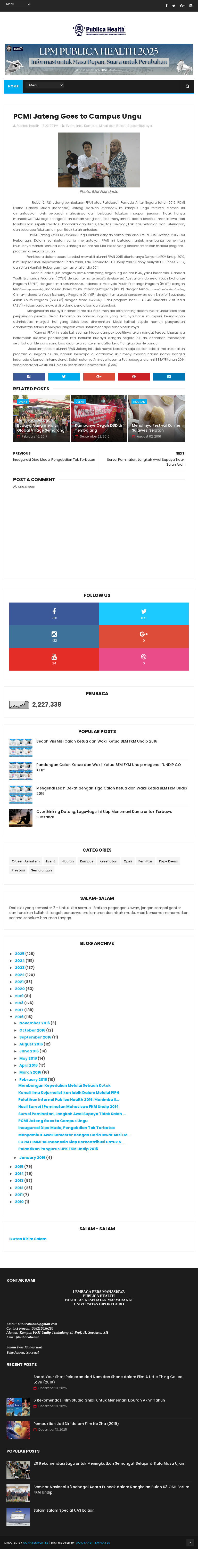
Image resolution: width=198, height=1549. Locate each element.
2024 (20, 960)
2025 (20, 953)
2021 (19, 981)
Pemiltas (145, 861)
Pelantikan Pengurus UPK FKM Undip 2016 (58, 1148)
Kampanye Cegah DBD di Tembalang (98, 428)
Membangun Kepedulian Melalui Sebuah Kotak (64, 1085)
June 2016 (29, 1051)
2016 (19, 1016)
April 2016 (28, 1065)
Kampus (90, 125)
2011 (19, 1194)
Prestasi (18, 870)
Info (79, 125)
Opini (128, 861)
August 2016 (31, 1044)
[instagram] (191, 6)
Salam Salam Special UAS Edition (64, 1510)
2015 (19, 1166)
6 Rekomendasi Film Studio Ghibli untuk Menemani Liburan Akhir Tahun (99, 1400)
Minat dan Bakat (112, 125)
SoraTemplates (36, 1542)
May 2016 (28, 1058)
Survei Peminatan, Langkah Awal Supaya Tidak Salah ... (72, 1113)
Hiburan (139, 402)
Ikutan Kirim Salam (27, 1238)
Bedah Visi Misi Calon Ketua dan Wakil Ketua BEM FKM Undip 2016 (96, 741)
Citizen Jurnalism (26, 861)
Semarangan (41, 870)
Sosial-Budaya (139, 125)
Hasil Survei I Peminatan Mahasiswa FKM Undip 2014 (68, 1106)
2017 (19, 1009)
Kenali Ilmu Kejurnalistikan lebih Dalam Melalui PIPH (68, 1092)
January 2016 (32, 1157)
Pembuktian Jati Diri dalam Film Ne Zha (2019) (76, 1423)
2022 (20, 974)
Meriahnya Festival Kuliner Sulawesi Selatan (156, 428)
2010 (19, 1201)
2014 (19, 1173)
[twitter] (173, 6)
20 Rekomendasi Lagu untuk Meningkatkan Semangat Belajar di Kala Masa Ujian (109, 1463)
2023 (20, 967)
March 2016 (30, 1072)
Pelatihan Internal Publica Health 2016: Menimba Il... (68, 1099)
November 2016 (35, 1023)
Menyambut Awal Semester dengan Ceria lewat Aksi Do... (74, 1135)
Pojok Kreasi (168, 861)
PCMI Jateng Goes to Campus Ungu (53, 1120)
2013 (19, 1180)
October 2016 (32, 1030)
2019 (19, 996)
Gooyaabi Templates (93, 1542)
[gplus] (182, 6)
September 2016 (35, 1037)
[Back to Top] (190, 1542)
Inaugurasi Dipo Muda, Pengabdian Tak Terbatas (66, 1127)
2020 (20, 988)
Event (70, 125)
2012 (19, 1187)
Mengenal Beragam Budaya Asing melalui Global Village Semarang (40, 425)
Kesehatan (108, 861)
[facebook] (166, 6)
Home (13, 86)
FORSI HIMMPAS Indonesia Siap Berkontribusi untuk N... (71, 1141)
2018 (19, 1003)
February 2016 (33, 1079)
